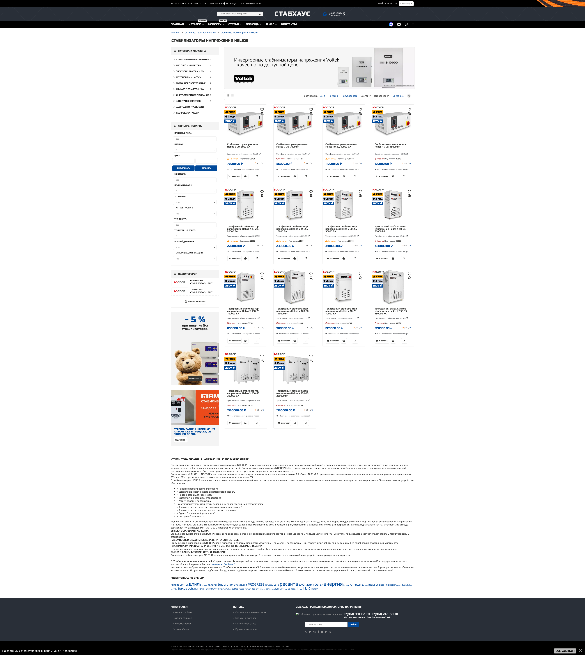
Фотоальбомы (181, 629)
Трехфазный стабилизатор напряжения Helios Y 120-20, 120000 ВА (292, 311)
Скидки (276, 646)
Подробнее (194, 378)
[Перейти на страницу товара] (245, 123)
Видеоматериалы (183, 623)
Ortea (237, 584)
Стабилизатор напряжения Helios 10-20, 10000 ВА (341, 145)
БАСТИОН (305, 584)
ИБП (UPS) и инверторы (188, 65)
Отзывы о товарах (245, 617)
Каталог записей (182, 617)
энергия (333, 584)
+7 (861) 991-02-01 (253, 3)
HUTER (303, 588)
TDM (175, 589)
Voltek (228, 589)
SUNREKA (314, 589)
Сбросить (206, 168)
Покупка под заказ (245, 623)
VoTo (276, 584)
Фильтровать (183, 168)
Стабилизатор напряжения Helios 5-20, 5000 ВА (242, 145)
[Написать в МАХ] (391, 24)
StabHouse (177, 646)
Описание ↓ (399, 95)
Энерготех (225, 584)
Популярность (350, 95)
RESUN (293, 589)
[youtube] (322, 631)
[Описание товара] (257, 176)
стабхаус (293, 14)
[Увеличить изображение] (262, 113)
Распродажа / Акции (187, 113)
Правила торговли (246, 629)
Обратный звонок (212, 3)
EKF (267, 589)
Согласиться (565, 651)
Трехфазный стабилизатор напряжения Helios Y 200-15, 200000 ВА (243, 393)
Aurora (272, 589)
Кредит (268, 646)
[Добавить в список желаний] (262, 109)
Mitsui (262, 589)
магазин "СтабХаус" (223, 564)
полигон (212, 584)
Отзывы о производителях (250, 612)
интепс (175, 584)
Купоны (285, 646)
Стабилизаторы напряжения (192, 59)
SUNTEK (184, 584)
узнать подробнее (65, 650)
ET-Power (200, 588)
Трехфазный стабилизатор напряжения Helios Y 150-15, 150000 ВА (391, 311)
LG (289, 589)
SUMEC (235, 589)
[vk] (314, 631)
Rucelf (243, 584)
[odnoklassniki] (318, 631)
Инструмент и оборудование (192, 95)
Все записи (258, 646)
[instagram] (306, 631)
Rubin (404, 585)
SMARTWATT (212, 589)
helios (409, 585)
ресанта (289, 584)
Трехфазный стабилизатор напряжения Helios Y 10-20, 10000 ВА (341, 311)
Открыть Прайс (244, 646)
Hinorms (222, 589)
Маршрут (231, 3)
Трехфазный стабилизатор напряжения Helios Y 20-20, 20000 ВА (243, 229)
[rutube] (326, 631)
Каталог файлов (182, 612)
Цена (322, 95)
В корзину (236, 176)
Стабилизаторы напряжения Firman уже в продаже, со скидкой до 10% (194, 431)
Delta (191, 588)
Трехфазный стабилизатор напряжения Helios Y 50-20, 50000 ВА (390, 229)
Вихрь (182, 588)
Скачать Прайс (229, 646)
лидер (204, 585)
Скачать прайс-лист (196, 302)
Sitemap (199, 646)
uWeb (217, 646)
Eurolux (365, 585)
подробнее (180, 440)
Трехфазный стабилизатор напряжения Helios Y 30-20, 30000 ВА (341, 229)
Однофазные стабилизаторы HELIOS (243, 154)
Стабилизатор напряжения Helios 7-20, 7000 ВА (292, 145)
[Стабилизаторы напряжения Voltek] (319, 87)
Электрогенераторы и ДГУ (190, 71)
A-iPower (356, 584)
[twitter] (310, 631)
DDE (253, 589)
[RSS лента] (330, 631)
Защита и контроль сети (190, 107)
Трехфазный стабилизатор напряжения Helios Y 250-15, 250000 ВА (292, 393)
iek (172, 589)
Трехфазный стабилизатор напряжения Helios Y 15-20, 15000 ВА (292, 229)
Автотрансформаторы (188, 101)
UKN (257, 589)
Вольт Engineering (378, 584)
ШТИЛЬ (195, 584)
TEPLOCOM (269, 585)
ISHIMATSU (281, 588)
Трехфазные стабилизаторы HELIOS (243, 236)
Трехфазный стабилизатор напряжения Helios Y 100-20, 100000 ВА (243, 311)
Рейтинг (333, 95)
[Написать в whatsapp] (406, 24)
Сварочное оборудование (191, 83)
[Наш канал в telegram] (399, 24)
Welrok (398, 585)
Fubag (241, 589)
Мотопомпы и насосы (188, 77)
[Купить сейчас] (245, 176)
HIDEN (392, 585)
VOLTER (318, 584)
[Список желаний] (413, 24)
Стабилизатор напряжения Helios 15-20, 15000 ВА (390, 145)
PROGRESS (256, 584)
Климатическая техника (190, 89)
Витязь (346, 585)
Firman (248, 589)
